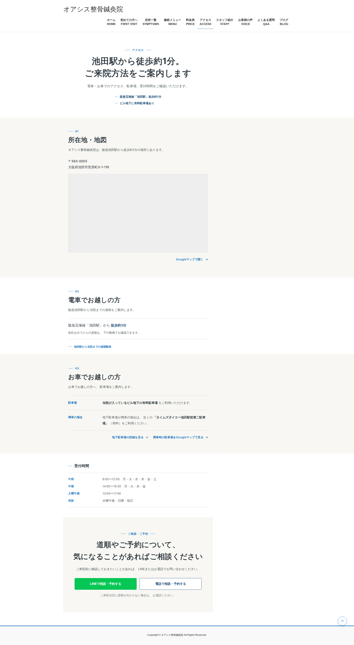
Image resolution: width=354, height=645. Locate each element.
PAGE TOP (342, 621)
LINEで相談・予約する (105, 584)
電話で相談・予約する (170, 584)
